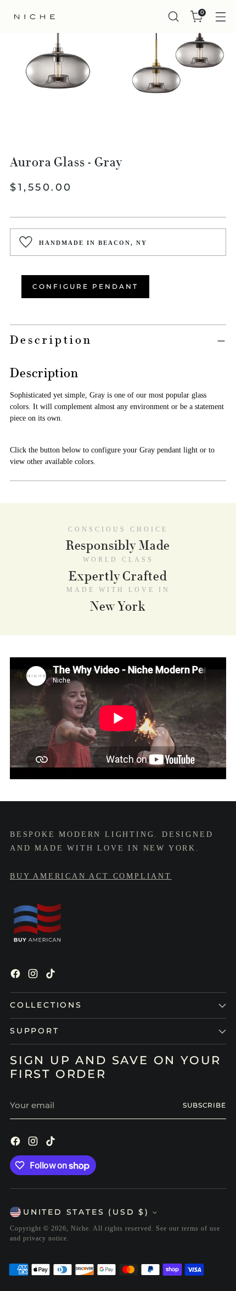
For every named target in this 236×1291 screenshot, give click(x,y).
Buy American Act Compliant (91, 876)
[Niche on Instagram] (34, 975)
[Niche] (34, 16)
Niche (80, 1228)
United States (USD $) (86, 1212)
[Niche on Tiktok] (51, 975)
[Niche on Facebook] (16, 975)
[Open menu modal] (220, 16)
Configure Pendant (85, 286)
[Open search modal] (173, 16)
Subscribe (204, 1105)
